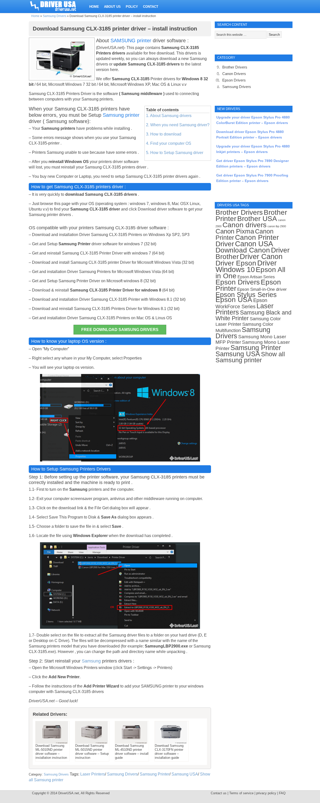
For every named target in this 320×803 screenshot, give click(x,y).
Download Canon (243, 250)
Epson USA (234, 300)
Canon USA (254, 244)
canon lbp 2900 (277, 226)
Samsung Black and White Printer (254, 316)
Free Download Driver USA (58, 5)
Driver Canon (261, 256)
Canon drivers (244, 225)
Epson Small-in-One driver (262, 289)
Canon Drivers (234, 74)
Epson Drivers (234, 80)
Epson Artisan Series (256, 276)
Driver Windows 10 (246, 266)
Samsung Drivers (54, 16)
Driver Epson (236, 263)
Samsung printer (121, 115)
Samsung (91, 661)
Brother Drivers (234, 67)
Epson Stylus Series (246, 294)
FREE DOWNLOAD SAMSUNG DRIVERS (119, 330)
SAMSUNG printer (130, 40)
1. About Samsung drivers (169, 116)
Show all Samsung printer (250, 357)
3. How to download (163, 134)
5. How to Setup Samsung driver (174, 152)
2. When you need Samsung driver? (178, 125)
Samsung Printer (155, 774)
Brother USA (257, 218)
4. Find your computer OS (168, 143)
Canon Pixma (235, 231)
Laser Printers (92, 774)
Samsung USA (185, 774)
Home (35, 16)
